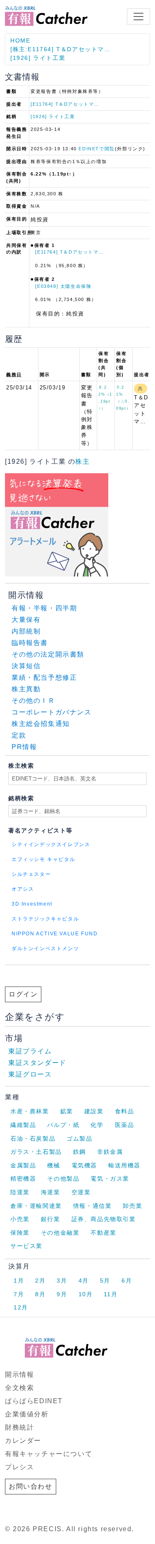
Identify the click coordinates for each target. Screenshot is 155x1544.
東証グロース (30, 1074)
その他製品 (63, 1178)
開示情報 (19, 1374)
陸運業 (20, 1192)
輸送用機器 (124, 1165)
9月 (62, 1294)
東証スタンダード (37, 1062)
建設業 (94, 1111)
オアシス (23, 889)
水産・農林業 (29, 1111)
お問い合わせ (30, 1486)
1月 (19, 1280)
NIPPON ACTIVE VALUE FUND (55, 934)
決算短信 (26, 665)
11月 (110, 1294)
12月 (21, 1307)
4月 (84, 1280)
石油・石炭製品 (32, 1138)
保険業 (20, 1232)
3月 (62, 1280)
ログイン (23, 994)
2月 (40, 1280)
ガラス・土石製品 (36, 1151)
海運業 (50, 1192)
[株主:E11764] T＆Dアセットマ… (60, 49)
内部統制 (26, 631)
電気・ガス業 (110, 1178)
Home (20, 40)
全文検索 (19, 1387)
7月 (19, 1294)
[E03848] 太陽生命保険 (63, 286)
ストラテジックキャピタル (45, 919)
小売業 (20, 1219)
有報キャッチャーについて (48, 1453)
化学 (97, 1125)
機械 (53, 1165)
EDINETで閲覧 (96, 148)
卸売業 (132, 1205)
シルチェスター (31, 874)
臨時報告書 (30, 642)
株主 (82, 461)
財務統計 (19, 1427)
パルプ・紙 (63, 1125)
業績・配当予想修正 (44, 677)
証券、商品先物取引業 (104, 1219)
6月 (127, 1280)
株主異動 (26, 689)
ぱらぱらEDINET (34, 1400)
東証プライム (30, 1051)
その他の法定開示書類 (48, 654)
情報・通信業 (92, 1205)
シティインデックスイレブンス (51, 844)
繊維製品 (23, 1125)
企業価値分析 (27, 1414)
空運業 (81, 1192)
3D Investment (32, 904)
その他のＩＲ (33, 700)
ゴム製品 (79, 1138)
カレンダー (23, 1440)
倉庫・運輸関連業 (36, 1205)
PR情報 (24, 746)
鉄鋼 (79, 1151)
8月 (40, 1294)
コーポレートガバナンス (52, 712)
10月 (86, 1294)
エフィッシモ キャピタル (43, 859)
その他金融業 (60, 1232)
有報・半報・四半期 (44, 608)
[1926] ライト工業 (37, 58)
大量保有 (26, 619)
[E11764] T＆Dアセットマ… (65, 104)
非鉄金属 (110, 1151)
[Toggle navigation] (138, 16)
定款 (19, 735)
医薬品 (124, 1125)
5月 (105, 1280)
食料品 (124, 1111)
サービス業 (26, 1246)
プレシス (19, 1466)
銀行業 (50, 1219)
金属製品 (23, 1165)
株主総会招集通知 (41, 723)
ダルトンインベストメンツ (45, 948)
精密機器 (23, 1178)
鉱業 (66, 1111)
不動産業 (103, 1232)
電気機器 (84, 1165)
